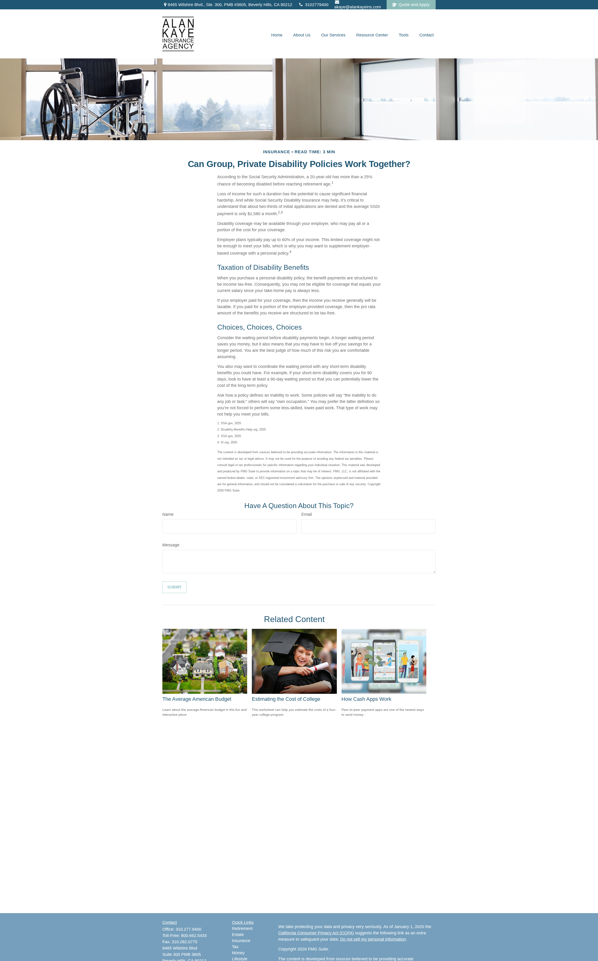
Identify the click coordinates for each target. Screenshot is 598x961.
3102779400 (316, 4)
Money (238, 952)
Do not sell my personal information (373, 939)
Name (168, 514)
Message (170, 545)
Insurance (241, 940)
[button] (276, 35)
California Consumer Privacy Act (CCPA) (316, 933)
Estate (238, 934)
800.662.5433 (194, 935)
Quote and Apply (414, 4)
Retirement (242, 928)
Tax (235, 946)
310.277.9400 (188, 929)
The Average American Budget (196, 699)
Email (306, 514)
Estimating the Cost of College (286, 699)
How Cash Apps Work (366, 699)
